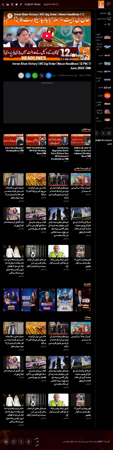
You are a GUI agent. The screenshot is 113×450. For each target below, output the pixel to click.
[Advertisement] (47, 104)
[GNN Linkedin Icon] (8, 4)
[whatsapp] (35, 76)
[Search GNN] (3, 4)
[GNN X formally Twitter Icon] (16, 4)
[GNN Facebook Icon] (21, 4)
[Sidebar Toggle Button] (108, 4)
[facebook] (49, 76)
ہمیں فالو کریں (37, 442)
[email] (21, 76)
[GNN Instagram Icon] (12, 4)
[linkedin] (28, 76)
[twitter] (42, 76)
